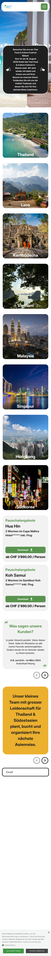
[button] (25, 945)
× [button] (49, 933)
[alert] (25, 943)
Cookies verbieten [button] (36, 951)
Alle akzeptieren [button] (13, 951)
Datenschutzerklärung (32, 942)
